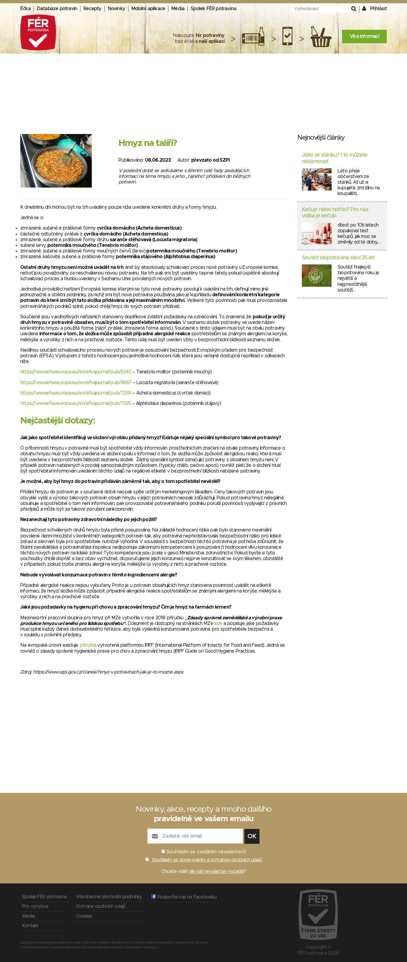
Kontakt (30, 925)
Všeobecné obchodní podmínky (109, 896)
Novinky (116, 8)
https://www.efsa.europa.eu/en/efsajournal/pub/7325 (75, 403)
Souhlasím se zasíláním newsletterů (206, 851)
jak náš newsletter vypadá (216, 871)
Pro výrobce (35, 906)
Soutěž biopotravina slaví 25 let (338, 258)
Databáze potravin (57, 8)
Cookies (84, 916)
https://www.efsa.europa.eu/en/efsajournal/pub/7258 (75, 393)
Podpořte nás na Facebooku (186, 897)
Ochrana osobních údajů (100, 906)
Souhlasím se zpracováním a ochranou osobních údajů (207, 859)
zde (218, 623)
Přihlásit (378, 8)
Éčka (25, 8)
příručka (88, 645)
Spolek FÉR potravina (213, 8)
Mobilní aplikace (148, 8)
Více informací (364, 36)
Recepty (92, 8)
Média (177, 8)
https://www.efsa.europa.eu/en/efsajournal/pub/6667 (75, 382)
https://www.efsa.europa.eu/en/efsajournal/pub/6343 (75, 371)
